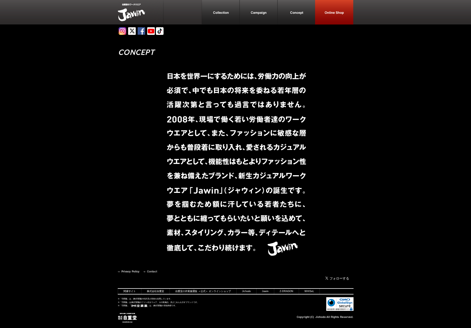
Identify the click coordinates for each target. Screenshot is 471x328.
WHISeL (309, 291)
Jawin (265, 291)
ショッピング (334, 12)
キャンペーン (258, 12)
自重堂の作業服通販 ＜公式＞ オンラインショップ (203, 291)
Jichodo (246, 291)
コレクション (220, 12)
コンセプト (296, 12)
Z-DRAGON (286, 291)
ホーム (141, 12)
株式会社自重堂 (155, 291)
